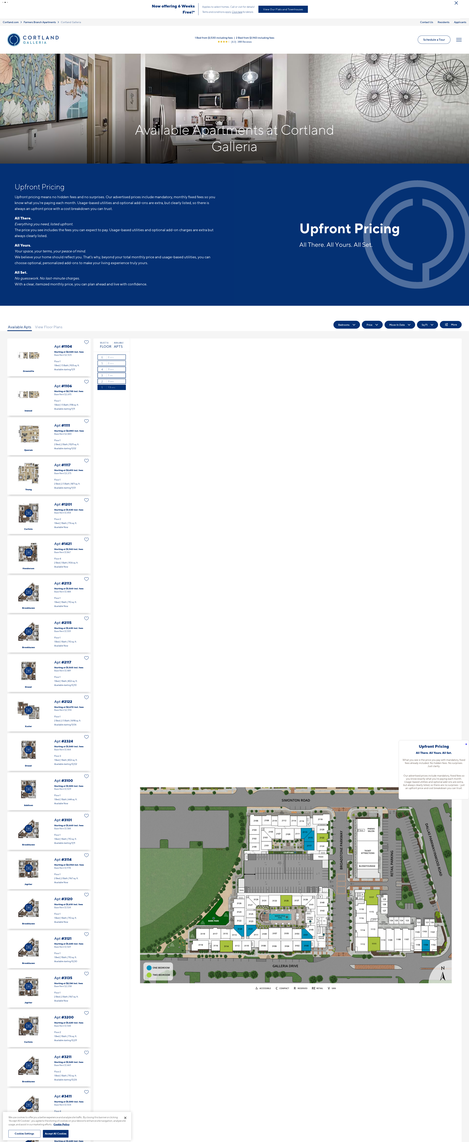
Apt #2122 (49, 712)
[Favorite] (86, 342)
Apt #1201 (49, 515)
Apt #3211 (49, 1067)
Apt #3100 (49, 791)
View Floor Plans (48, 327)
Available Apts (19, 327)
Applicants (460, 22)
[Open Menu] (459, 39)
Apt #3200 (49, 1028)
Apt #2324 (49, 752)
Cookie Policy (61, 1124)
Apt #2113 (49, 594)
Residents (443, 22)
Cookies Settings (24, 1133)
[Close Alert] (465, 3)
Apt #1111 (49, 436)
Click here (228, 11)
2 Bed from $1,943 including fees (255, 37)
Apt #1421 (49, 554)
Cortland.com (11, 22)
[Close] (125, 1118)
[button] (2, 2)
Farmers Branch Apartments (40, 22)
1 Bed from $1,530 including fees (214, 37)
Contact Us (426, 22)
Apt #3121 (49, 949)
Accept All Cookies (56, 1133)
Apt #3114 (49, 870)
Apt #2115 (49, 633)
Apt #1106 (49, 397)
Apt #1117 (49, 476)
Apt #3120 (49, 910)
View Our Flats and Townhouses (310, 9)
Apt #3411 (49, 1107)
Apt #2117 (49, 673)
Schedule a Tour (434, 39)
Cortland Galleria (71, 22)
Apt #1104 (49, 357)
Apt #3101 (49, 831)
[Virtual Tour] (29, 513)
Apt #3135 (49, 989)
